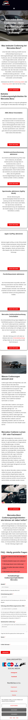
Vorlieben (14, 714)
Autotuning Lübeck (19, 82)
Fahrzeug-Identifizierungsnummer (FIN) (13, 606)
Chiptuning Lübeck (7, 84)
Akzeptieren (14, 705)
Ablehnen (14, 710)
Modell (3, 584)
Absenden (5, 652)
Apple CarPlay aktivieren (14, 234)
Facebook (14, 676)
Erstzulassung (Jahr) (7, 594)
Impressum (14, 687)
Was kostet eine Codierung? (11, 571)
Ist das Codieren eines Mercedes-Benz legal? (14, 557)
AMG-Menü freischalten (13, 113)
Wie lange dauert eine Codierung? (13, 564)
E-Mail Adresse (5, 644)
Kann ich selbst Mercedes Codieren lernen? (13, 567)
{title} (11, 717)
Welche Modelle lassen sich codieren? (14, 561)
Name (3, 637)
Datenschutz (14, 691)
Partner (14, 695)
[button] (14, 8)
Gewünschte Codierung (8, 621)
